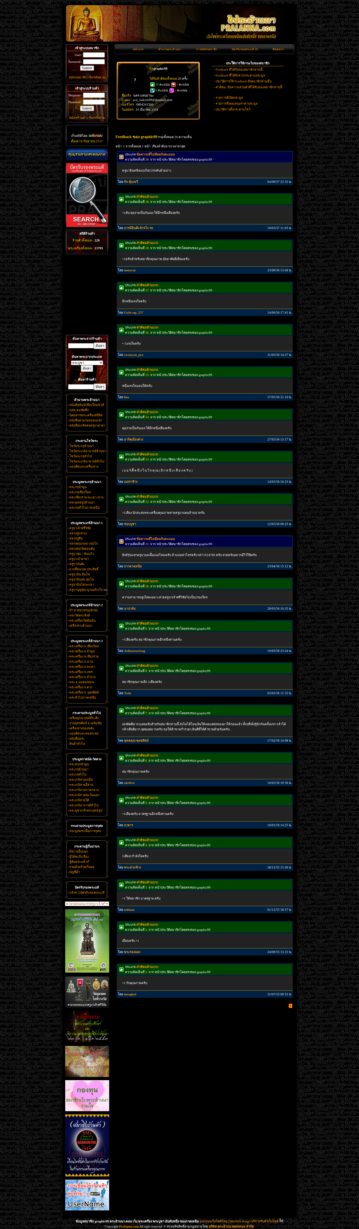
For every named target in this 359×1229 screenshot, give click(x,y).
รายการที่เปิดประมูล (229, 97)
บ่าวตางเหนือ (133, 566)
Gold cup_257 (133, 312)
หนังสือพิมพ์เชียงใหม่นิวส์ (86, 405)
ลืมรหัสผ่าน (97, 77)
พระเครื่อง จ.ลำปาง (82, 677)
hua (126, 397)
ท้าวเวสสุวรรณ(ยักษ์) (83, 610)
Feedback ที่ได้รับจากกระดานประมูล (240, 75)
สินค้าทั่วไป (77, 744)
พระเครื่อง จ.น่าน (81, 661)
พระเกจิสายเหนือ (81, 779)
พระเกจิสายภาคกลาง (84, 790)
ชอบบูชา (130, 524)
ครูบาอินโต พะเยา (81, 584)
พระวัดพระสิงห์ (79, 615)
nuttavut (130, 270)
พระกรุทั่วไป (77, 774)
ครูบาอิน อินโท (79, 574)
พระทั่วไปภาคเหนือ (82, 697)
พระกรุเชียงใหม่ (80, 492)
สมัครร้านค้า (78, 118)
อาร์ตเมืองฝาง (133, 439)
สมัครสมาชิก (78, 77)
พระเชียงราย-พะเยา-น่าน (86, 497)
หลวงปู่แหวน (78, 533)
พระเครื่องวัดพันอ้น (82, 620)
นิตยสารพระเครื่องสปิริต (85, 415)
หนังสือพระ (77, 738)
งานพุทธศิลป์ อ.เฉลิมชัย (85, 723)
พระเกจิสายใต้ (79, 800)
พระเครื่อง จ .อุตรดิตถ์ (84, 692)
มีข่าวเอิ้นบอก (78, 851)
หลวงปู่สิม (76, 538)
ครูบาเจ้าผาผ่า (79, 559)
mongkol (130, 994)
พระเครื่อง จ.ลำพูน (82, 651)
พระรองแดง (132, 952)
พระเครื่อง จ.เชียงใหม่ (84, 646)
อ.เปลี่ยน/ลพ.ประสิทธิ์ (83, 569)
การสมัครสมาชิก (206, 49)
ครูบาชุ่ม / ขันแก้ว (81, 554)
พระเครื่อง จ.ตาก (80, 687)
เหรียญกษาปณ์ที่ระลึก (84, 718)
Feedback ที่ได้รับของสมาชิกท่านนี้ (239, 69)
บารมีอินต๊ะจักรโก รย (138, 228)
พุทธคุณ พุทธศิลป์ (136, 740)
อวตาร (128, 825)
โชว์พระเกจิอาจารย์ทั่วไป (86, 461)
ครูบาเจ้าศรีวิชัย (80, 528)
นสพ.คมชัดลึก (79, 410)
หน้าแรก (138, 49)
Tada (127, 693)
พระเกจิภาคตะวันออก (84, 795)
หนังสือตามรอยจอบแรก (85, 420)
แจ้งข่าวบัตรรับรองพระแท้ (87, 892)
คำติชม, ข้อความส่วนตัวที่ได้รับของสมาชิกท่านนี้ (249, 87)
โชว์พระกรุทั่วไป (80, 456)
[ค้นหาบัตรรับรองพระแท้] (86, 226)
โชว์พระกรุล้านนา (81, 446)
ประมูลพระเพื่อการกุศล (85, 831)
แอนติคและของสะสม (84, 733)
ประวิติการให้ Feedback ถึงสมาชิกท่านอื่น (244, 81)
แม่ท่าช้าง (130, 481)
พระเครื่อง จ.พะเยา (82, 667)
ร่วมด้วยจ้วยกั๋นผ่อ (81, 867)
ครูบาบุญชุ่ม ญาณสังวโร (86, 590)
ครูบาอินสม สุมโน (81, 579)
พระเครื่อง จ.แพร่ (81, 672)
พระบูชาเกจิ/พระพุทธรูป (85, 810)
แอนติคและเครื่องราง (83, 466)
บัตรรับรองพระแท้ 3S (245, 49)
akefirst (129, 783)
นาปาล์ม (130, 608)
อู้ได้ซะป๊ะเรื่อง (79, 856)
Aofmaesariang (134, 651)
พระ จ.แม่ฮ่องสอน (81, 682)
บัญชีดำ (74, 872)
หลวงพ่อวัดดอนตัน (82, 548)
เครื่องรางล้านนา (80, 625)
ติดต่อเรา (278, 49)
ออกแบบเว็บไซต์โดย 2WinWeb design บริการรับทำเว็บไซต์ (239, 1221)
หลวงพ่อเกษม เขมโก (83, 543)
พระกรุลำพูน (78, 487)
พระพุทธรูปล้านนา (82, 502)
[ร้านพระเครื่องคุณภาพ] (87, 154)
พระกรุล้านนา (78, 769)
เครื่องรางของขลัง (81, 728)
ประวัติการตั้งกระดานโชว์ (233, 109)
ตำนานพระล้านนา (169, 49)
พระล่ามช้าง (132, 867)
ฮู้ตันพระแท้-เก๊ (79, 862)
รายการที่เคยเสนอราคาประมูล (237, 103)
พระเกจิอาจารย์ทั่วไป (83, 805)
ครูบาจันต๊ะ (77, 564)
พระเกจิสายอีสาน (81, 785)
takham (129, 909)
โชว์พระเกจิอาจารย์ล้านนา (87, 451)
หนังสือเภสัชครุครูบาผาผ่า (87, 425)
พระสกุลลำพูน (79, 764)
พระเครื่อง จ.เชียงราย (84, 656)
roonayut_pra (133, 355)
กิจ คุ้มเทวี (131, 182)
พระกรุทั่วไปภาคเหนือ (84, 507)
